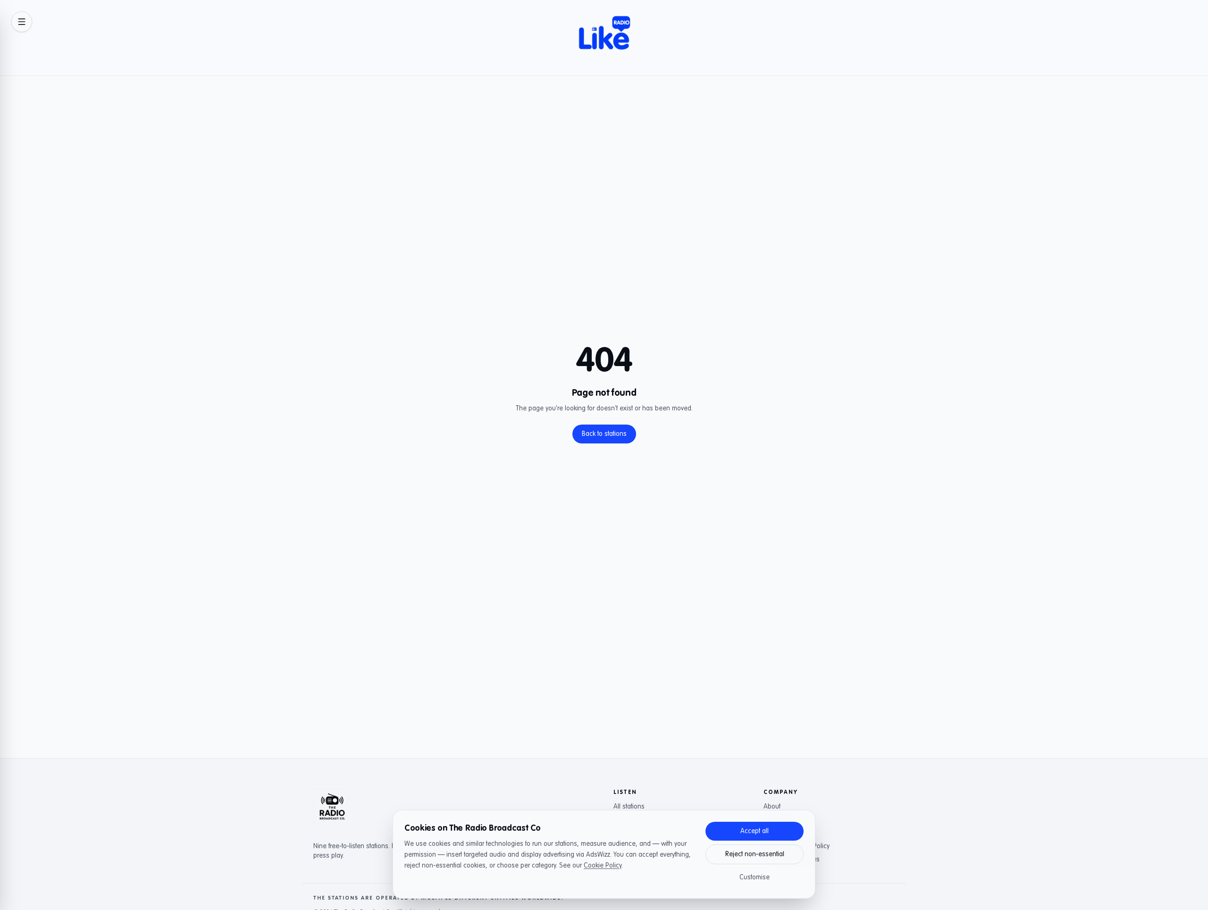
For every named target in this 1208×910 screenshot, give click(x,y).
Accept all (754, 831)
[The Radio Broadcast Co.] (332, 808)
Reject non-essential (754, 854)
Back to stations (604, 434)
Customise (754, 877)
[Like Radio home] (604, 37)
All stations (629, 806)
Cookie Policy (602, 865)
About (771, 806)
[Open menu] (21, 21)
